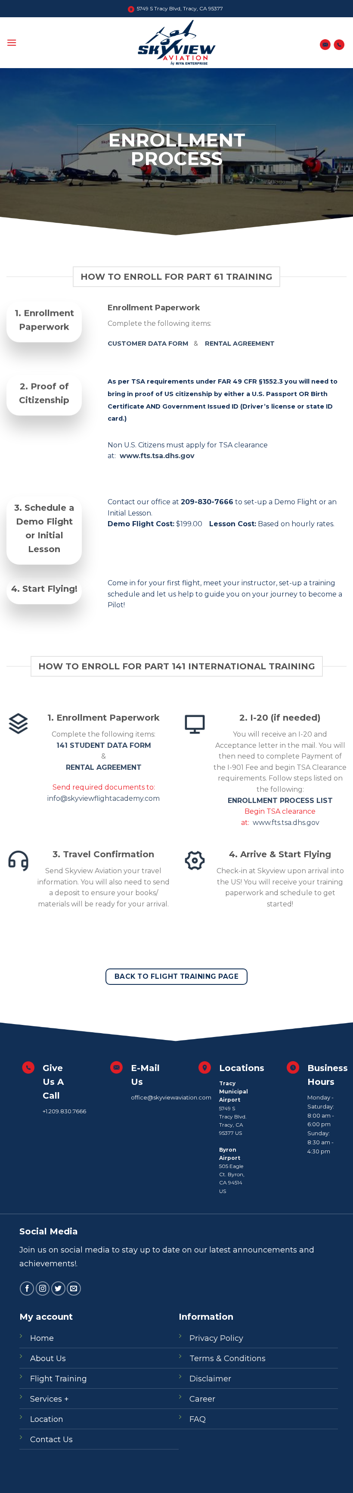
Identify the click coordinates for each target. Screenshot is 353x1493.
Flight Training (58, 1379)
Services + (49, 1399)
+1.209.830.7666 (64, 1111)
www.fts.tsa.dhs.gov (156, 456)
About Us (48, 1358)
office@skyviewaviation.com (171, 1097)
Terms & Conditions (227, 1358)
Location (46, 1419)
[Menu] (11, 42)
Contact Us (51, 1439)
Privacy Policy (216, 1338)
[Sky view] (177, 42)
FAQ (197, 1419)
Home (42, 1338)
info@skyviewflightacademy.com (103, 798)
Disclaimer (210, 1379)
